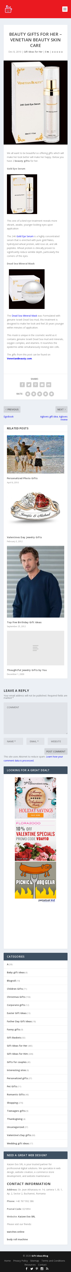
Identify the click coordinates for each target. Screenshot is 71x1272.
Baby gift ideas (16, 972)
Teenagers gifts (16, 1110)
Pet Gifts (12, 1086)
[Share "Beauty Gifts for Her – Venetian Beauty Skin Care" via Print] (48, 384)
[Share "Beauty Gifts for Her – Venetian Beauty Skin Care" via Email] (42, 384)
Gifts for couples (16, 1062)
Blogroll (11, 980)
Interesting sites (16, 1070)
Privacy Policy (20, 1260)
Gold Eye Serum (25, 236)
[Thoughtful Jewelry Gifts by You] (35, 648)
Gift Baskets (14, 1037)
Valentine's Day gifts (19, 1135)
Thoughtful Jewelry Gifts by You (27, 670)
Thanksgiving (14, 1119)
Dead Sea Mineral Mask (24, 315)
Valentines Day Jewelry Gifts (24, 537)
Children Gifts (15, 988)
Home (7, 1260)
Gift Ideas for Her (33, 51)
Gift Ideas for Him (17, 1053)
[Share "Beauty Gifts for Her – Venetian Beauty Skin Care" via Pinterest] (35, 384)
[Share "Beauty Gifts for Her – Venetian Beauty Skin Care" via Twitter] (29, 384)
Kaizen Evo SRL (26, 1216)
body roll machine (17, 1239)
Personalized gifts (17, 1078)
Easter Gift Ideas (16, 1013)
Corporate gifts (16, 1005)
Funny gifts (13, 1029)
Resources (30, 1264)
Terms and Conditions (53, 1260)
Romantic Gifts (16, 1094)
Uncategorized (15, 1127)
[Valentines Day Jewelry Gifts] (35, 510)
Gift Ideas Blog (40, 1255)
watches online (15, 1231)
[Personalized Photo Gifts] (35, 454)
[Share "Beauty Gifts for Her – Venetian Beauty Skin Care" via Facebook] (22, 384)
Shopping (12, 1102)
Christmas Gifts (16, 996)
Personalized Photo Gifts (22, 478)
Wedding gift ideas (18, 1143)
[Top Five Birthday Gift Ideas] (35, 582)
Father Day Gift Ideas (19, 1021)
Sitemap (34, 1260)
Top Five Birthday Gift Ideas (24, 622)
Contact (42, 1264)
